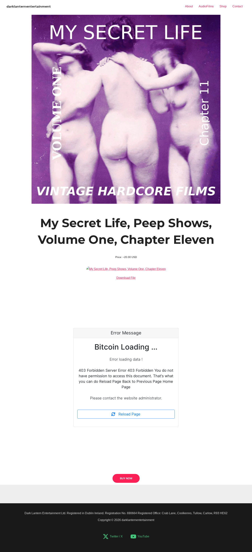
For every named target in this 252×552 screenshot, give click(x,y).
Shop (223, 6)
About (189, 6)
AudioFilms (206, 6)
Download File (126, 277)
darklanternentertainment (28, 6)
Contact (237, 6)
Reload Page (127, 414)
